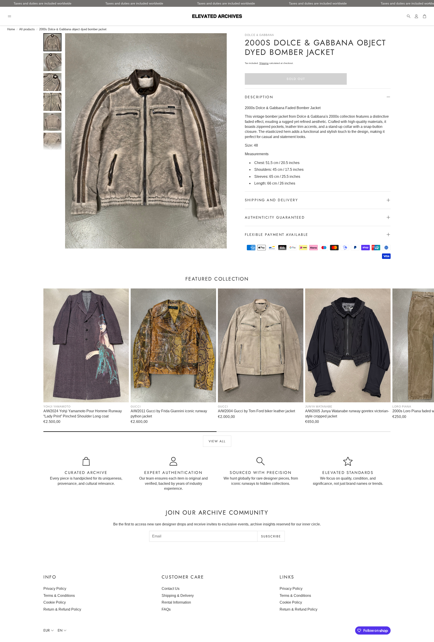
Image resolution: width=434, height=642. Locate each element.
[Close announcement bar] (429, 3)
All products (27, 29)
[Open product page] (86, 345)
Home (11, 29)
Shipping (264, 63)
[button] (9, 16)
